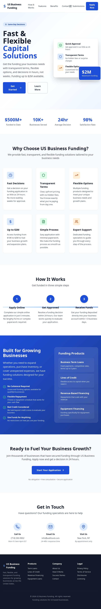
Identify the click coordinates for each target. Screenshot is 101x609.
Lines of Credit (34, 572)
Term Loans (32, 568)
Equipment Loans (35, 579)
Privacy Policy (82, 568)
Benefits (54, 6)
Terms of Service (84, 572)
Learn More (37, 88)
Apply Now (92, 6)
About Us (56, 568)
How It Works (31, 6)
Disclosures (82, 575)
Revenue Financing (35, 575)
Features (42, 6)
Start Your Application (49, 470)
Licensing (81, 579)
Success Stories (58, 575)
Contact (65, 6)
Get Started (12, 88)
